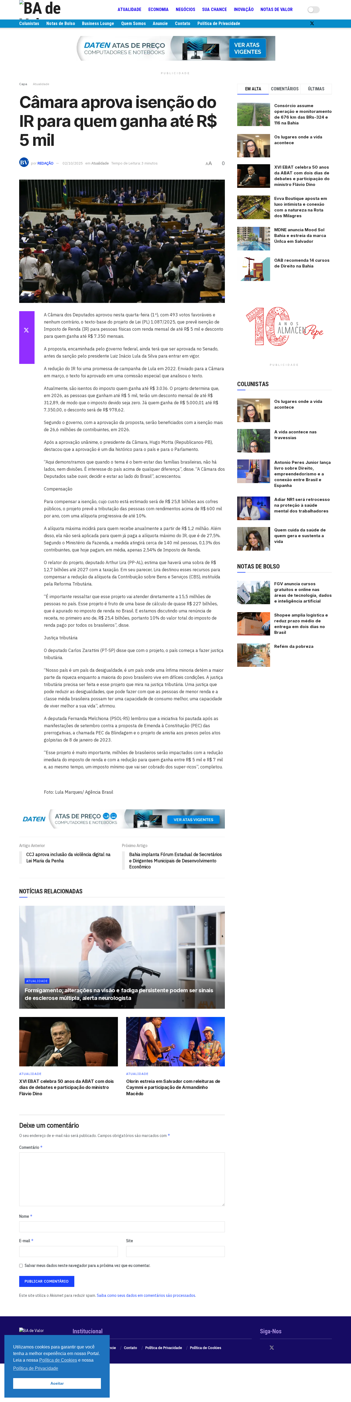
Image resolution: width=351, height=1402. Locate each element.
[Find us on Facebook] (302, 23)
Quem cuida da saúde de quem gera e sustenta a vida (300, 535)
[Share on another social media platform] (27, 357)
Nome (26, 1216)
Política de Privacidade (218, 23)
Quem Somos (133, 23)
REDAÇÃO (45, 163)
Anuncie (160, 23)
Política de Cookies (205, 1347)
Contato (182, 23)
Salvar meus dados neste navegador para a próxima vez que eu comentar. (87, 1265)
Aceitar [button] (57, 1383)
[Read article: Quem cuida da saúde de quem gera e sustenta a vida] (253, 539)
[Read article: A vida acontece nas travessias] (253, 441)
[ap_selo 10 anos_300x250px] (285, 326)
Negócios (185, 9)
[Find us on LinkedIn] (330, 23)
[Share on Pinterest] (27, 344)
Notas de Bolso (60, 23)
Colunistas (29, 23)
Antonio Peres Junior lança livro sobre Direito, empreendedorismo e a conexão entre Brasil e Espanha (302, 474)
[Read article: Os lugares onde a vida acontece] (253, 410)
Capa (23, 84)
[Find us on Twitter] (312, 23)
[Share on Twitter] (27, 331)
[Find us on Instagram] (321, 23)
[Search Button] (329, 9)
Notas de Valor (277, 9)
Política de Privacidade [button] (35, 1368)
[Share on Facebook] (27, 317)
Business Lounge (98, 23)
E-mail (26, 1240)
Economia (158, 9)
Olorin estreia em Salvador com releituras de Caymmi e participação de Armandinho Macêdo (173, 1087)
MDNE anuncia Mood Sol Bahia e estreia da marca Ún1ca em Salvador (300, 235)
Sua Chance (214, 9)
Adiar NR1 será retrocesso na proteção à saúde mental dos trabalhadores (302, 505)
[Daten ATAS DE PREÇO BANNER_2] (122, 818)
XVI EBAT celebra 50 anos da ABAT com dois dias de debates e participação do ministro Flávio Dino (66, 1087)
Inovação (244, 9)
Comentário (31, 1147)
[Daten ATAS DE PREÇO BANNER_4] (175, 48)
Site (129, 1240)
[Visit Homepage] (52, 9)
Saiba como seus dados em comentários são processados (146, 1295)
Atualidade (129, 9)
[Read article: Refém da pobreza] (253, 655)
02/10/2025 (73, 163)
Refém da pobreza (293, 646)
